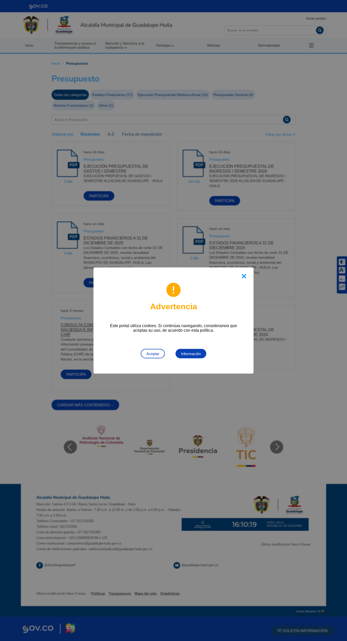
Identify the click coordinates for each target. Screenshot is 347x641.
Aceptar (152, 354)
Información (191, 354)
